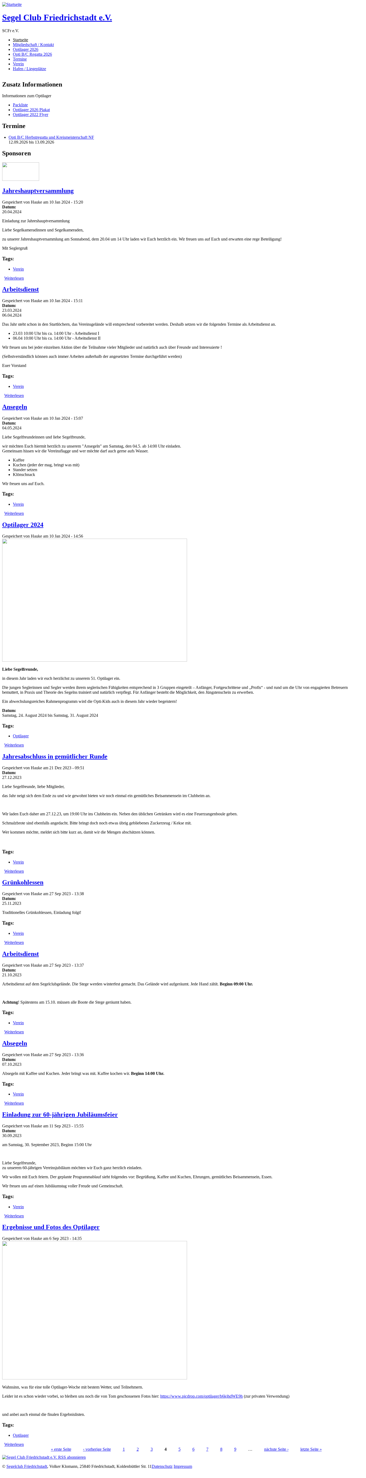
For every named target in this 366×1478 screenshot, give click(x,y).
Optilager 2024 (22, 524)
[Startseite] (12, 4)
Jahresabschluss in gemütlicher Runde (54, 756)
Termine (20, 59)
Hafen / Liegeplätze (29, 68)
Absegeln (14, 1043)
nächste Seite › (276, 1449)
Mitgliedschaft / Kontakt (33, 44)
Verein (18, 64)
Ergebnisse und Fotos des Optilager (51, 1227)
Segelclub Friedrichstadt (26, 1466)
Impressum (183, 1466)
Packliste (20, 105)
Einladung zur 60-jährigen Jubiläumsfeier (60, 1114)
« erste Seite (61, 1449)
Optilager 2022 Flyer (30, 114)
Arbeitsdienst (20, 289)
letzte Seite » (311, 1449)
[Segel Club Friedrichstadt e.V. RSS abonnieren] (44, 1457)
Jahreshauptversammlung (38, 190)
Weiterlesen (14, 278)
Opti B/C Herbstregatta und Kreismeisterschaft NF (51, 137)
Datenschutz (162, 1466)
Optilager (21, 736)
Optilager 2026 (25, 49)
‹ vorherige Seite (97, 1449)
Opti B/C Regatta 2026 (32, 54)
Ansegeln (14, 406)
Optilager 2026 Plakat (31, 109)
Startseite (20, 39)
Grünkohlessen (22, 882)
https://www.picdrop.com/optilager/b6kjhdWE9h (201, 1396)
